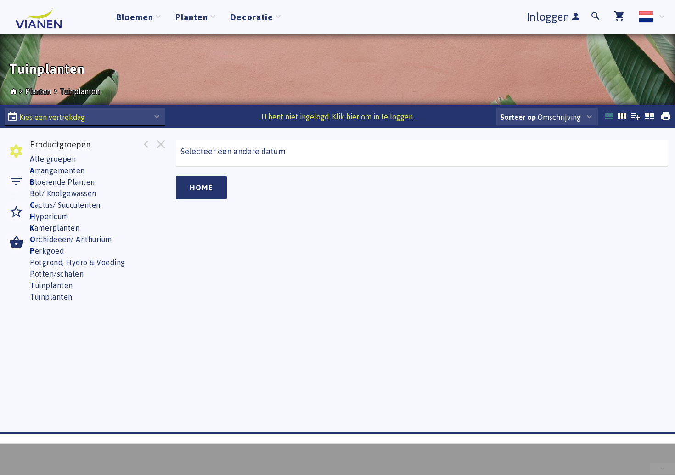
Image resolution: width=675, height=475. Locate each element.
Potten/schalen (57, 273)
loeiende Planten (62, 182)
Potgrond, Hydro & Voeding (77, 262)
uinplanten (51, 285)
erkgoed (47, 250)
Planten (39, 91)
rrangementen (57, 170)
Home (201, 187)
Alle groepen (53, 159)
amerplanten (54, 227)
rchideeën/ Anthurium (71, 239)
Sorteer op (518, 117)
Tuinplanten (80, 91)
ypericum (49, 216)
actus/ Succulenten (65, 204)
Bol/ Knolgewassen (63, 193)
